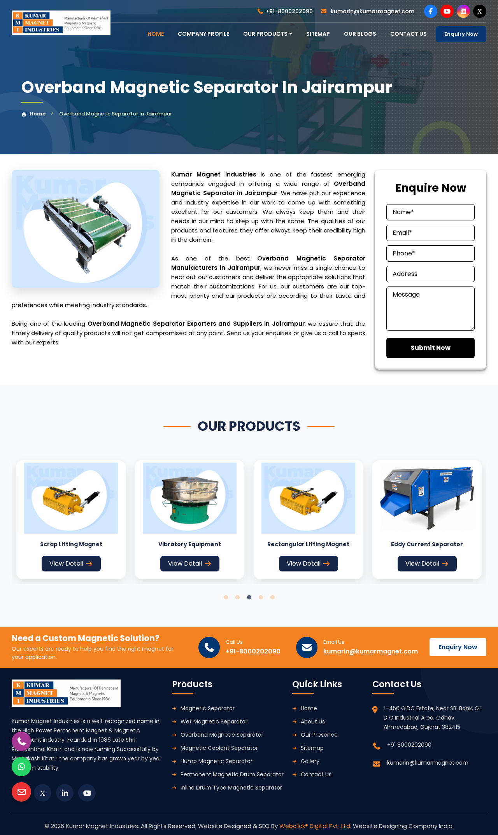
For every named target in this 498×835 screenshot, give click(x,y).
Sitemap (318, 34)
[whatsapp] (21, 766)
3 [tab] (249, 597)
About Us (313, 721)
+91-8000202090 (289, 11)
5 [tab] (272, 597)
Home (38, 113)
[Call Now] (21, 741)
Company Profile (203, 34)
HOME (155, 34)
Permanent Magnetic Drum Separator (232, 774)
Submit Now (431, 347)
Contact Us (316, 774)
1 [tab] (226, 597)
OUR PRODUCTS (265, 34)
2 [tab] (237, 597)
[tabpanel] (71, 520)
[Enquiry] (21, 792)
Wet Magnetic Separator (214, 721)
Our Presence (319, 735)
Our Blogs (360, 34)
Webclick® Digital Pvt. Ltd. (316, 826)
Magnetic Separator (208, 708)
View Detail (66, 563)
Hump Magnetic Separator (217, 761)
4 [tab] (261, 597)
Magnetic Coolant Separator (219, 748)
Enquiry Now (461, 34)
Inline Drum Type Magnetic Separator (231, 787)
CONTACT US (408, 34)
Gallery (310, 761)
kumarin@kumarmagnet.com (371, 11)
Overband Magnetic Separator (222, 735)
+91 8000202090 (409, 745)
